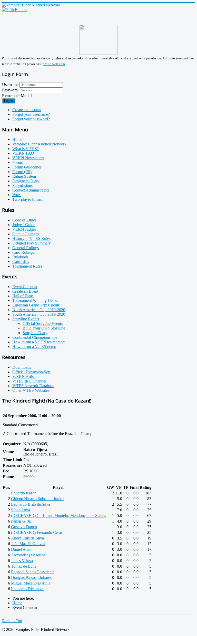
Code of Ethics (24, 220)
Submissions (22, 185)
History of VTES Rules (31, 238)
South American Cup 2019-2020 (38, 314)
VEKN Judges (24, 229)
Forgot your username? (31, 114)
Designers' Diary (26, 181)
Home (17, 139)
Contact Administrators (31, 190)
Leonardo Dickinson (27, 589)
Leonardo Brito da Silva (30, 504)
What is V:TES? (25, 148)
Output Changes (25, 234)
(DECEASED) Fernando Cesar (36, 532)
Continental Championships (34, 337)
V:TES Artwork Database (33, 386)
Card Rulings (23, 252)
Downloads (21, 367)
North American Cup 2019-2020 (38, 310)
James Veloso (22, 560)
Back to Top (12, 621)
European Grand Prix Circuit (35, 305)
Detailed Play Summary (31, 243)
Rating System (24, 176)
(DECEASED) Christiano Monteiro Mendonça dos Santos (58, 515)
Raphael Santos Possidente (32, 572)
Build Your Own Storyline (44, 328)
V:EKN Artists (24, 376)
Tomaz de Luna (23, 566)
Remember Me (14, 95)
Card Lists (20, 261)
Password (10, 90)
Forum (17, 162)
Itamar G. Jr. (21, 521)
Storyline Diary (35, 333)
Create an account (26, 110)
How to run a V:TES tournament (38, 342)
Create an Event (25, 291)
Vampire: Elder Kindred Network (39, 144)
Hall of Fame (23, 296)
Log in (8, 101)
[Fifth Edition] (14, 9)
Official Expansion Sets (31, 372)
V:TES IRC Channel (29, 381)
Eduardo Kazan (23, 493)
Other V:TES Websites (30, 390)
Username (10, 84)
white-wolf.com (54, 64)
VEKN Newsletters (28, 158)
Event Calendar (24, 286)
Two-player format (27, 199)
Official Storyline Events (43, 323)
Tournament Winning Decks (35, 300)
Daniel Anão (21, 549)
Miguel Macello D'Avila (30, 583)
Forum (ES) (22, 171)
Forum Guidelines (27, 167)
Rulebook (20, 257)
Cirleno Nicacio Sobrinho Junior (37, 498)
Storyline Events (25, 319)
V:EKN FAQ (23, 153)
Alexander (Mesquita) (28, 555)
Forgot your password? (31, 119)
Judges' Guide (23, 224)
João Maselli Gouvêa (28, 544)
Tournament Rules (27, 266)
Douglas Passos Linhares (31, 577)
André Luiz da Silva (27, 538)
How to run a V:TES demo (34, 346)
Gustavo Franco (24, 527)
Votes (16, 195)
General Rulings (25, 248)
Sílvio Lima (20, 510)
